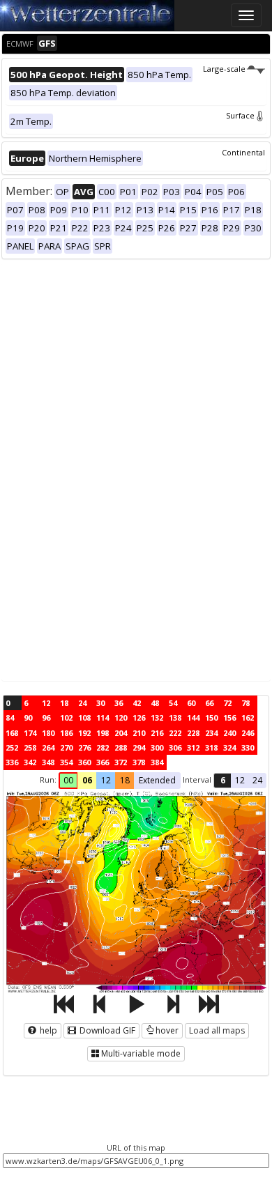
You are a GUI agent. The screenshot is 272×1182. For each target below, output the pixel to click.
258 (30, 747)
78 (245, 703)
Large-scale (224, 68)
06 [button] (87, 780)
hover (167, 1030)
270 (66, 747)
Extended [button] (157, 780)
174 (30, 733)
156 (229, 717)
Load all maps (217, 1030)
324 (229, 747)
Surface (240, 115)
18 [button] (125, 780)
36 (118, 703)
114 (102, 717)
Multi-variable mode (141, 1053)
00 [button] (68, 780)
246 (247, 733)
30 (100, 703)
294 (139, 747)
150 (211, 717)
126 (139, 717)
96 (46, 717)
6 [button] (222, 780)
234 (211, 733)
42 (137, 703)
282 (102, 747)
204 (120, 733)
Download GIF (106, 1030)
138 (175, 717)
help (47, 1030)
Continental (243, 152)
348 (48, 762)
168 (12, 733)
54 (173, 703)
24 (82, 703)
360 (84, 762)
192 (84, 733)
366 (102, 762)
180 (48, 733)
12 (46, 703)
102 (66, 717)
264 (48, 747)
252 (12, 747)
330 (247, 747)
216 (157, 733)
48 (155, 703)
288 (120, 747)
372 (120, 762)
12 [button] (106, 780)
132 (157, 717)
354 (66, 762)
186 (66, 733)
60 (191, 703)
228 (193, 733)
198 (102, 733)
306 (175, 747)
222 (175, 733)
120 (120, 717)
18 (64, 703)
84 (10, 717)
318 (211, 747)
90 (28, 717)
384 (157, 762)
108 (84, 717)
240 (229, 733)
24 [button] (257, 780)
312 (193, 747)
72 (227, 703)
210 (139, 733)
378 (139, 762)
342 (30, 762)
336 (12, 762)
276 (84, 747)
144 (193, 717)
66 (209, 703)
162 (247, 717)
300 (157, 747)
